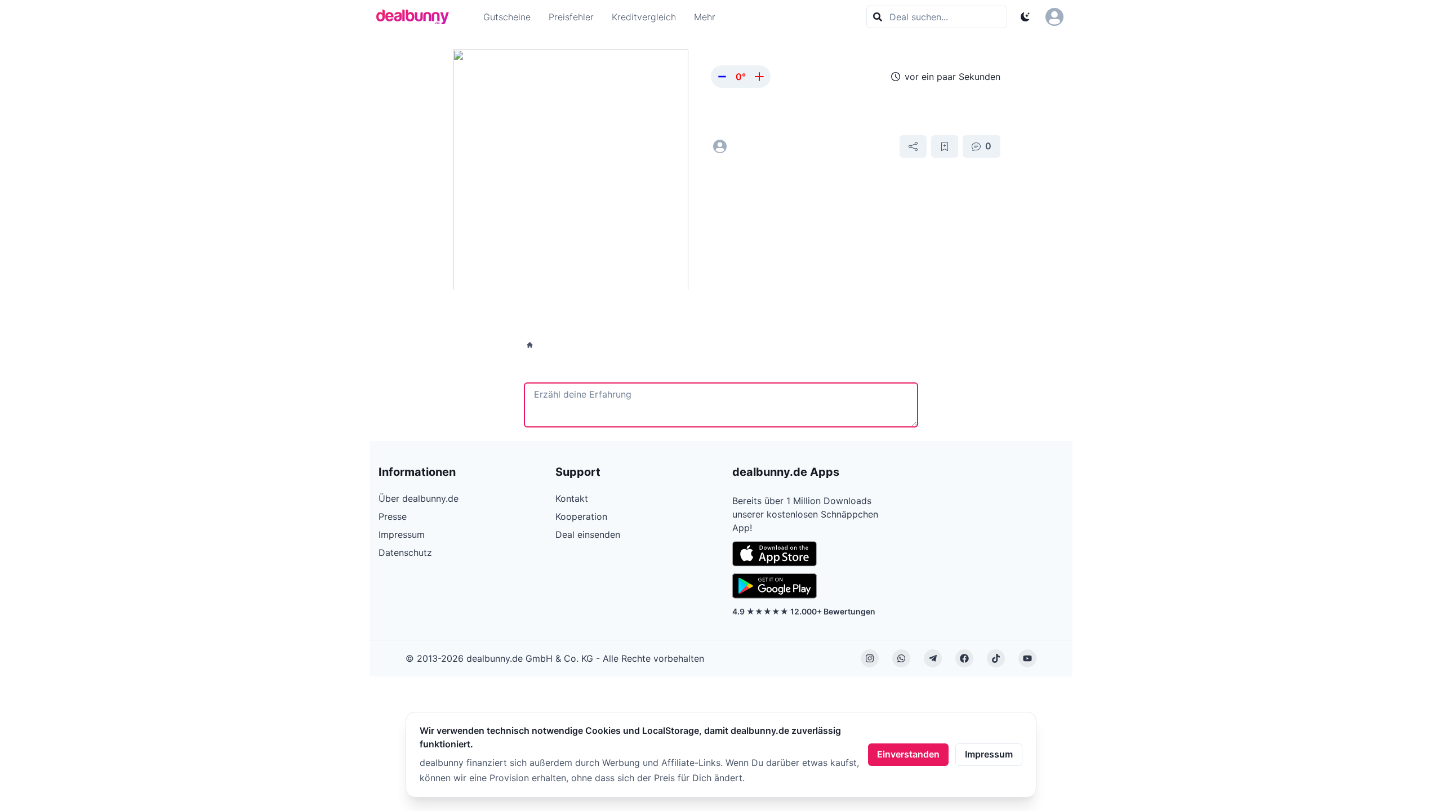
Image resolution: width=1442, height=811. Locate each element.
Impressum (989, 754)
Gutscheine (507, 17)
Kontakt (571, 498)
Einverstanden (908, 754)
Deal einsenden (587, 534)
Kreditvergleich (644, 17)
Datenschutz (405, 552)
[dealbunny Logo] (416, 17)
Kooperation (581, 516)
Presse (393, 516)
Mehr (704, 17)
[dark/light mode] (1025, 17)
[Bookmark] (944, 146)
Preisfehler (571, 17)
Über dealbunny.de (419, 498)
